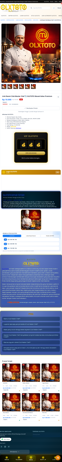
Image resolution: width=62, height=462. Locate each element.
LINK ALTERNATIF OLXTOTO (49, 15)
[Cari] (31, 8)
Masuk (60, 1)
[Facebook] (1, 446)
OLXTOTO (46, 1)
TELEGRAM (19, 459)
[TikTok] (8, 446)
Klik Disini (18, 128)
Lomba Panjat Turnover (31, 235)
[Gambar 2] (9, 86)
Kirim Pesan (7, 439)
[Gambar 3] (15, 86)
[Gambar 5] (27, 86)
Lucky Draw (12, 235)
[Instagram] (5, 446)
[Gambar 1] (4, 86)
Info (58, 172)
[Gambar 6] (33, 86)
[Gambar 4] (21, 86)
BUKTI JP (43, 459)
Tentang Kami (36, 434)
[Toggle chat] (58, 457)
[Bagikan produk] (58, 97)
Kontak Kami (36, 437)
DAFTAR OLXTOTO (13, 15)
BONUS (7, 459)
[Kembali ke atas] (58, 454)
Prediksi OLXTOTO (50, 235)
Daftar (56, 1)
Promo (51, 1)
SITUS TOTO (35, 20)
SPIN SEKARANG (31, 153)
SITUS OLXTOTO (35, 15)
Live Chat (55, 459)
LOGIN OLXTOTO (24, 15)
